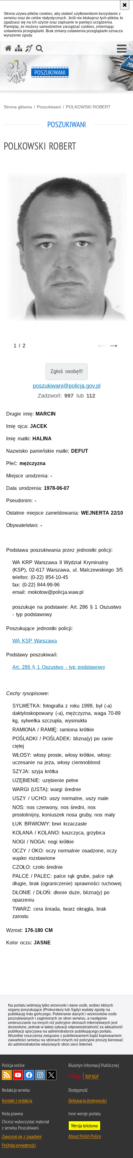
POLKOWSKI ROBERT (88, 106)
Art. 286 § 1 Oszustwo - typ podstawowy (58, 667)
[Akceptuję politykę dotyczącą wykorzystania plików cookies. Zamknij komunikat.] (124, 5)
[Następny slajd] (113, 346)
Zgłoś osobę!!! (66, 371)
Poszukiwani (49, 106)
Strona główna (18, 106)
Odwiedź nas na (18, 1075)
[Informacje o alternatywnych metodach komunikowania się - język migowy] (29, 48)
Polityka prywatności (19, 1145)
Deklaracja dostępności (87, 1100)
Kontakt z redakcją (17, 1100)
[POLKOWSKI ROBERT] (66, 246)
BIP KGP (92, 1076)
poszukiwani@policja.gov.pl (67, 386)
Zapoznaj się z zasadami (21, 1136)
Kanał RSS (7, 1075)
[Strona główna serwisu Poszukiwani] (8, 48)
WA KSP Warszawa (34, 640)
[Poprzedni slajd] (102, 346)
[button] (122, 48)
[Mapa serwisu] (18, 48)
